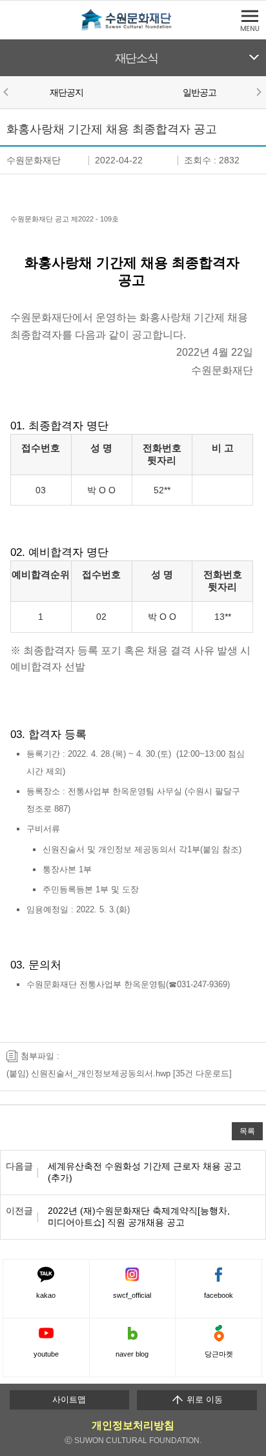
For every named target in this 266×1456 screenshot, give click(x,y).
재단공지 (67, 92)
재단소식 (136, 58)
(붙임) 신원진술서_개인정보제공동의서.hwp (88, 1073)
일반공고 (200, 92)
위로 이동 (203, 1399)
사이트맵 (69, 1399)
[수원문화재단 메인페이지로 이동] (133, 28)
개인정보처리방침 (133, 1425)
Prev (7, 91)
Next (258, 91)
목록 (247, 1131)
